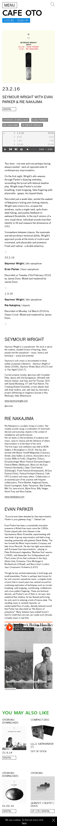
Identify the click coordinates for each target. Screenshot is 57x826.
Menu (9, 5)
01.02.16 (8, 806)
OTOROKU (37, 773)
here (24, 823)
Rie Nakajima (10, 125)
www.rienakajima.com (14, 497)
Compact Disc (40, 720)
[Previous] (10, 149)
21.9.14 (7, 753)
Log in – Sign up (16, 20)
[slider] (32, 149)
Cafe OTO (22, 13)
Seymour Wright (32, 125)
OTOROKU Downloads (15, 120)
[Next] (16, 149)
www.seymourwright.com (16, 401)
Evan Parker (39, 120)
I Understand (53, 820)
